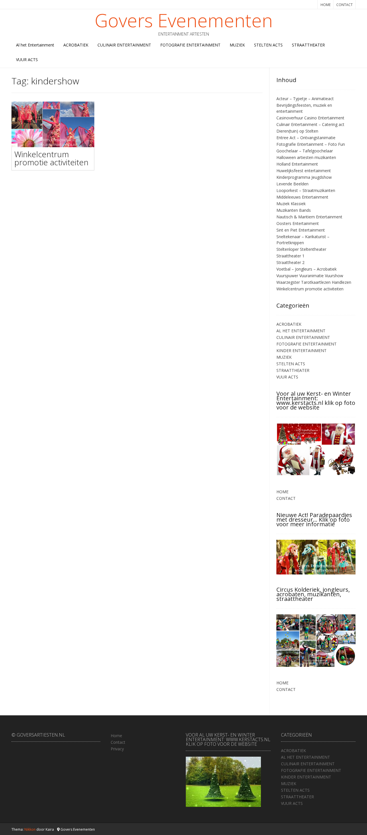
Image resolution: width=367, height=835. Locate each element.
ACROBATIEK (75, 45)
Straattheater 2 (290, 262)
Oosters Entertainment (297, 223)
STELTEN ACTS (268, 45)
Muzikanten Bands (293, 210)
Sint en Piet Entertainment (300, 230)
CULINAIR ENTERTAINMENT (124, 45)
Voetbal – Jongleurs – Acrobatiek (306, 269)
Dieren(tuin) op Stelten (297, 131)
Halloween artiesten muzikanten (306, 157)
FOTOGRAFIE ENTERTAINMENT (190, 45)
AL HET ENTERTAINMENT (300, 330)
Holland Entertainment (297, 164)
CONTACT (344, 4)
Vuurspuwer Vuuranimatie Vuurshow (309, 275)
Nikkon (30, 829)
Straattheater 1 (290, 256)
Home (116, 735)
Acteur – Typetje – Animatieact (305, 98)
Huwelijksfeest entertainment (303, 170)
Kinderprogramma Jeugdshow (304, 177)
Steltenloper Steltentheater (301, 249)
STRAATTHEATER (308, 45)
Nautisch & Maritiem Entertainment (309, 217)
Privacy (117, 749)
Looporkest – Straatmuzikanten (305, 190)
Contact (118, 742)
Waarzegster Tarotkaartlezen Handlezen (313, 282)
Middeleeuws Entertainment (302, 197)
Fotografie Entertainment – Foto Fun (310, 144)
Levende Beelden (292, 184)
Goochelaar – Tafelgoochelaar (304, 151)
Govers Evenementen (184, 20)
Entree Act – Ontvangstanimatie (305, 137)
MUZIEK (237, 45)
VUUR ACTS (27, 59)
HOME (326, 4)
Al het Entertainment (35, 45)
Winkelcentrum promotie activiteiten (51, 158)
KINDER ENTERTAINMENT (301, 350)
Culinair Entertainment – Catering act (310, 124)
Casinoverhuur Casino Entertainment (310, 118)
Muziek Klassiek (291, 203)
